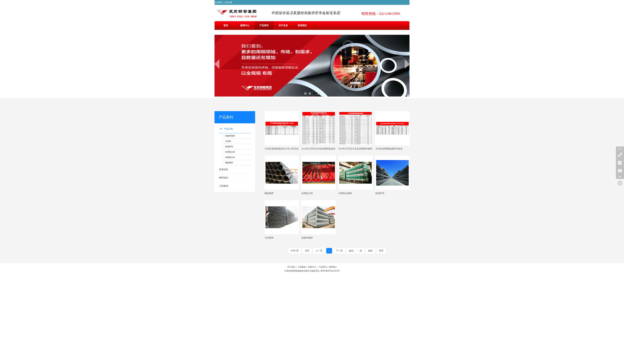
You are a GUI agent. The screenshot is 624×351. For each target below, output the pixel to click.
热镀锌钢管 (307, 238)
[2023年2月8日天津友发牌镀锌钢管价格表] (355, 128)
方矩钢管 (269, 238)
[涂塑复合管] (318, 173)
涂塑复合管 (307, 193)
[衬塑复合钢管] (355, 173)
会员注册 (228, 2)
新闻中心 (312, 267)
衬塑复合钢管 (345, 193)
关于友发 (291, 267)
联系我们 (333, 267)
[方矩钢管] (282, 217)
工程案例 (302, 267)
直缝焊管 (379, 193)
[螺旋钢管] (282, 173)
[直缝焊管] (392, 173)
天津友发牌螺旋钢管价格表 (389, 149)
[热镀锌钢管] (318, 217)
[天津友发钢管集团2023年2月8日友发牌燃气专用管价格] (282, 128)
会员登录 (218, 2)
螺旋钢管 (269, 193)
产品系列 (322, 267)
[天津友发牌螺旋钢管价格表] (392, 128)
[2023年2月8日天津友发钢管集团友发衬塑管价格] (318, 128)
